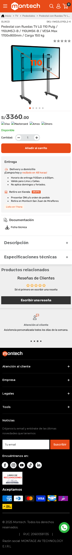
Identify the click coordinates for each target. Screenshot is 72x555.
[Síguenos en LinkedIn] (38, 465)
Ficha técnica (19, 227)
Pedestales (28, 15)
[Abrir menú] (5, 6)
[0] (65, 6)
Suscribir (59, 444)
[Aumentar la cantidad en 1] (36, 137)
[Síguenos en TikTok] (30, 465)
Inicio (8, 15)
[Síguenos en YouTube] (22, 465)
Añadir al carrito (36, 148)
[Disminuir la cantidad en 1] (18, 137)
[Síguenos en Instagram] (13, 465)
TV (16, 15)
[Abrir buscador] (51, 6)
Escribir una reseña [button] (36, 300)
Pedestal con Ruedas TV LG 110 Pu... (55, 15)
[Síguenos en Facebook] (5, 465)
